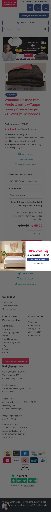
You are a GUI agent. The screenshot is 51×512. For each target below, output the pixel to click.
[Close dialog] (1, 243)
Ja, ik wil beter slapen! (38, 259)
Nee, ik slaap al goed (38, 263)
